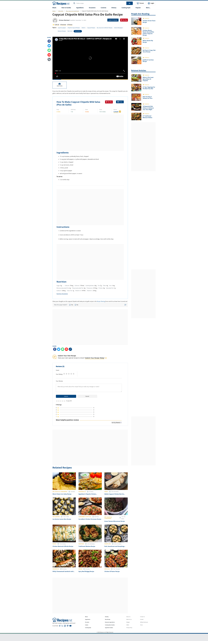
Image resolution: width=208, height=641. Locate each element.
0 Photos (69, 24)
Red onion (70, 31)
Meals (86, 616)
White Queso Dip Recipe (148, 41)
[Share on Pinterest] (124, 20)
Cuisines (103, 8)
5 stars (73, 373)
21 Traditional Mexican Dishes (147, 116)
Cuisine (86, 625)
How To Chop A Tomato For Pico (147, 97)
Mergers (128, 622)
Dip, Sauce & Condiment (72, 11)
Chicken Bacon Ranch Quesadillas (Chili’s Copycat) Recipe (148, 33)
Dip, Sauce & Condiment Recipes (104, 27)
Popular (138, 8)
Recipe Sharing (101, 301)
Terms (141, 625)
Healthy (106, 616)
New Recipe (107, 619)
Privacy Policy (129, 627)
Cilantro (83, 27)
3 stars (69, 373)
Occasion (87, 622)
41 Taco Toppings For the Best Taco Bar (149, 87)
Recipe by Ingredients (110, 622)
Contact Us (142, 616)
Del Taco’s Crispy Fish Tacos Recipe (149, 51)
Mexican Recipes (62, 31)
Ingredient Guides (109, 627)
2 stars (66, 373)
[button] (49, 59)
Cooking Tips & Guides (110, 625)
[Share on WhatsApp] (49, 50)
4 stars (71, 373)
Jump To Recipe (113, 20)
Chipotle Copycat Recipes (74, 27)
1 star (64, 373)
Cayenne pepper (62, 27)
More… (148, 8)
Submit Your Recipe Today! (94, 358)
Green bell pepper (118, 27)
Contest (141, 619)
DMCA (127, 625)
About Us (128, 616)
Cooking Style (88, 627)
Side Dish (60, 11)
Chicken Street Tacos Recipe (149, 21)
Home (54, 11)
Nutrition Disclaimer (62, 294)
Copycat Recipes (91, 27)
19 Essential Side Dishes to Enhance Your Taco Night (148, 107)
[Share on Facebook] (49, 41)
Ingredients (80, 8)
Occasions (92, 8)
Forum (141, 3)
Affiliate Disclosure (144, 622)
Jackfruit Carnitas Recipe (148, 60)
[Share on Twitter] (49, 45)
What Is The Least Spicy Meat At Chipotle (148, 79)
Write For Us (129, 619)
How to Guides (66, 8)
